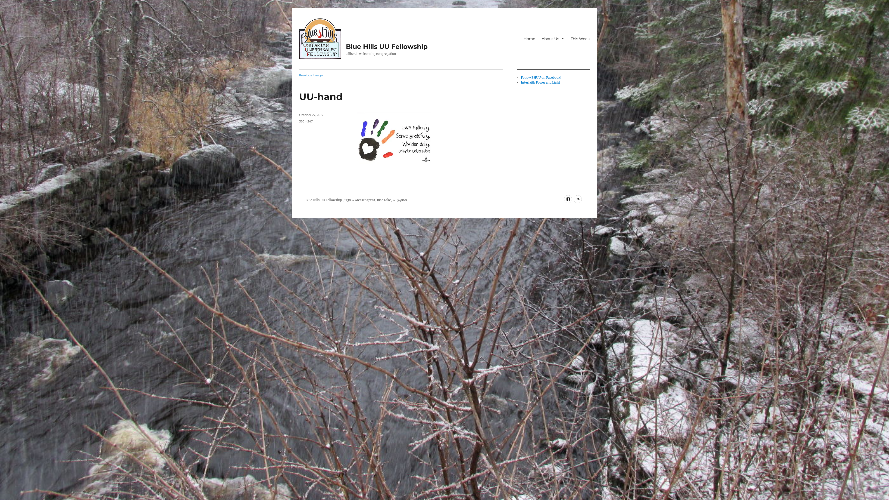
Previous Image (311, 75)
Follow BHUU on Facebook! (541, 78)
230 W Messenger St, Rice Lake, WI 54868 (376, 200)
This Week (580, 39)
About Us (550, 39)
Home (529, 39)
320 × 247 (306, 121)
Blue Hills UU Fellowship (387, 46)
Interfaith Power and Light (540, 82)
